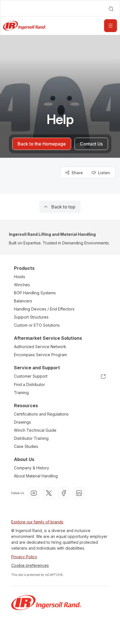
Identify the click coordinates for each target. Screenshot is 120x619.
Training (21, 392)
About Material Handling (36, 476)
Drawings (22, 422)
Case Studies (26, 446)
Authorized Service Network (40, 346)
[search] (111, 9)
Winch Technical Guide (35, 430)
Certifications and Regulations (41, 414)
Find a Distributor (29, 384)
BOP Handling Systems (35, 292)
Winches (22, 284)
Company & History (31, 467)
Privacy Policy (24, 556)
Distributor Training (31, 438)
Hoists (19, 276)
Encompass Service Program (40, 354)
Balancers (23, 300)
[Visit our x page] (49, 493)
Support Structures (31, 317)
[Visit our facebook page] (64, 493)
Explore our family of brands (37, 522)
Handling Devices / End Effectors (44, 309)
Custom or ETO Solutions (37, 325)
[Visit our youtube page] (33, 493)
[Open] (110, 25)
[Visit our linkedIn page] (79, 493)
